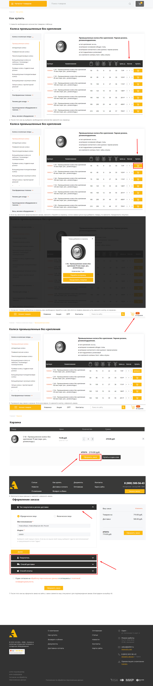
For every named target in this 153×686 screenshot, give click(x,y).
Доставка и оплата (56, 648)
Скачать (124, 664)
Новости (96, 639)
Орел (123, 631)
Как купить (19, 12)
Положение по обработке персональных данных (64, 680)
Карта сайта (97, 648)
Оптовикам (97, 631)
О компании (53, 631)
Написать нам (126, 649)
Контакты (96, 644)
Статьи (95, 635)
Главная (11, 12)
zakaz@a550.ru (127, 647)
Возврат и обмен (55, 639)
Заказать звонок (127, 656)
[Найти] (129, 4)
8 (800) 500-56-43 (128, 654)
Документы (53, 644)
